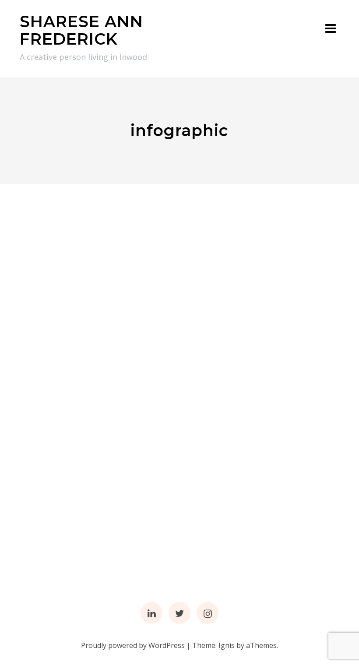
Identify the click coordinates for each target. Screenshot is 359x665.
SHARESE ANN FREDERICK (81, 30)
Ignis (226, 645)
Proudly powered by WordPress (133, 645)
